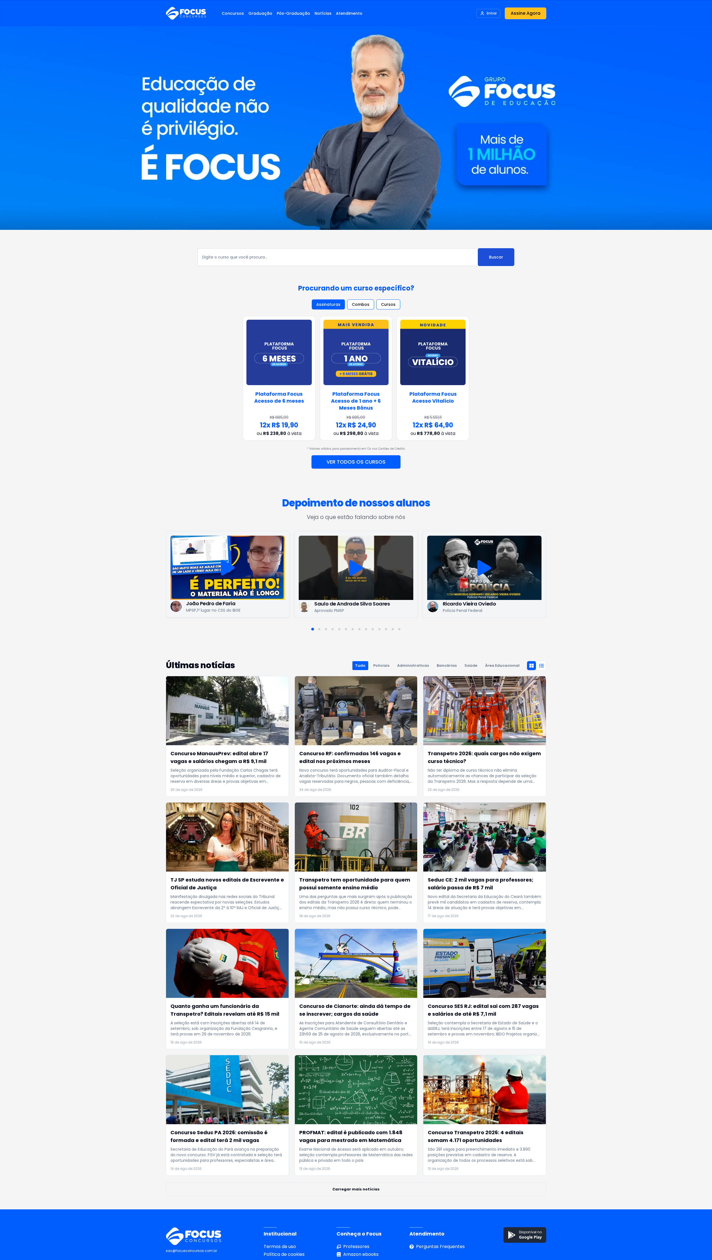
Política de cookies (284, 1254)
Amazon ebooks (361, 1254)
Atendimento (349, 13)
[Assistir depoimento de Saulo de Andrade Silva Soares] (228, 568)
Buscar (496, 257)
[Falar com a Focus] (698, 1232)
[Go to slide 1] (312, 629)
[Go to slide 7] (352, 629)
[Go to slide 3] (326, 629)
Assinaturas (328, 304)
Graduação (260, 13)
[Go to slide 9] (366, 629)
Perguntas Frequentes (440, 1246)
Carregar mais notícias (356, 1189)
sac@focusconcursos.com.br (191, 1250)
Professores (356, 1246)
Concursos (233, 13)
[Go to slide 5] (339, 629)
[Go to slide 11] (379, 629)
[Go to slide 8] (359, 629)
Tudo (360, 665)
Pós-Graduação (293, 13)
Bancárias (447, 665)
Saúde (470, 665)
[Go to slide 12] (386, 629)
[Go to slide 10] (372, 629)
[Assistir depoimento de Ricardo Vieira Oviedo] (356, 568)
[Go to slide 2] (319, 629)
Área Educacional (502, 665)
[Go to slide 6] (346, 629)
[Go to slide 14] (399, 629)
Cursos (388, 304)
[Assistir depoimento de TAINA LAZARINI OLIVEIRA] (484, 568)
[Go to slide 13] (392, 629)
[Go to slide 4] (332, 629)
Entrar (492, 13)
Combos (360, 304)
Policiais (381, 665)
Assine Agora (525, 13)
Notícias (323, 13)
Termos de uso (280, 1246)
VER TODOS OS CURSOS (356, 461)
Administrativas (413, 665)
